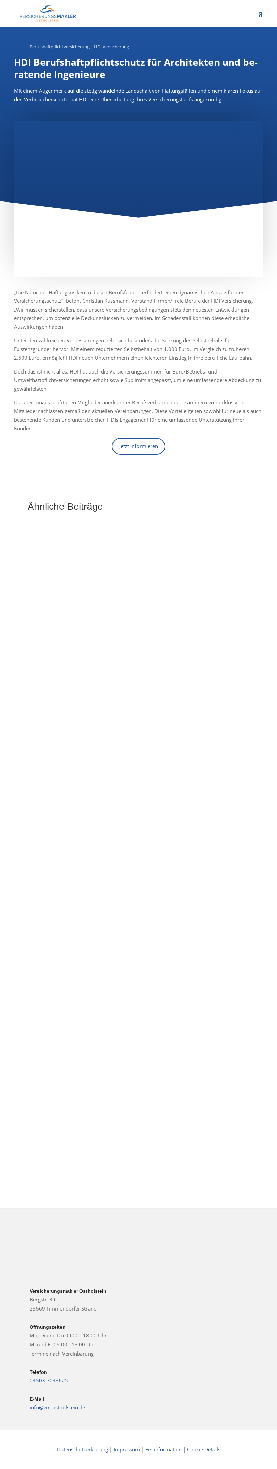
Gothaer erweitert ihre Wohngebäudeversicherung (111, 883)
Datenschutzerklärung (82, 1449)
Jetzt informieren (138, 446)
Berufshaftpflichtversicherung (60, 47)
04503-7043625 (49, 1380)
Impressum (127, 1449)
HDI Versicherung (111, 47)
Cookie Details (203, 1449)
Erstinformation (163, 1449)
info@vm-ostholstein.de (57, 1407)
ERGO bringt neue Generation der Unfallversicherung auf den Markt (138, 679)
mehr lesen (48, 709)
